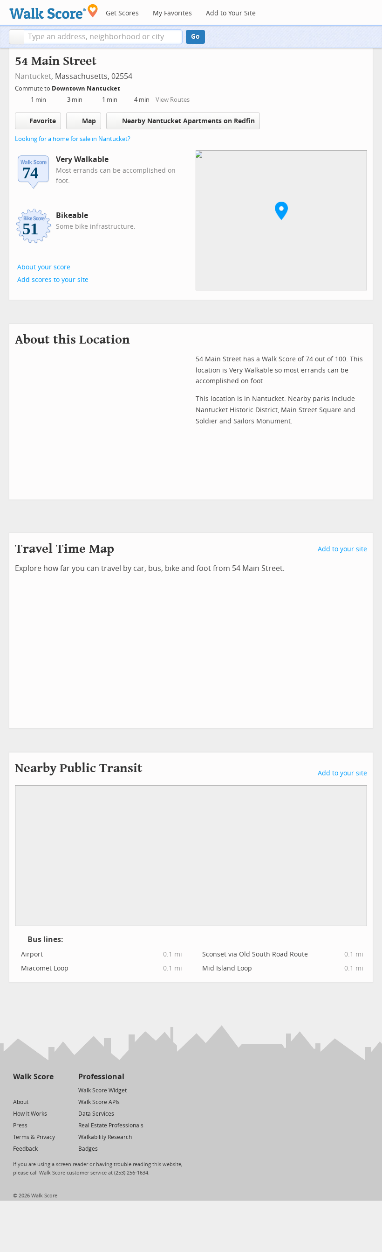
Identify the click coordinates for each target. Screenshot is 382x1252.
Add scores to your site (53, 280)
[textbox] (103, 36)
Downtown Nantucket (87, 88)
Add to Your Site (231, 13)
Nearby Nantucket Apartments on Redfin (188, 121)
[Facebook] (32, 1089)
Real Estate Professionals (110, 1125)
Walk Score (33, 1076)
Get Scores (122, 13)
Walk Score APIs (99, 1102)
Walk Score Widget (102, 1090)
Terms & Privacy (34, 1137)
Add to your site (342, 549)
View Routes (173, 99)
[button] (16, 36)
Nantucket (33, 76)
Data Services (96, 1114)
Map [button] (89, 121)
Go (195, 37)
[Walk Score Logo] (53, 11)
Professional (101, 1076)
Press (20, 1125)
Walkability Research (105, 1137)
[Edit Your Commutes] (126, 87)
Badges (88, 1149)
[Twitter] (18, 1089)
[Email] (47, 1089)
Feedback (25, 1149)
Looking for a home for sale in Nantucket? (72, 138)
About (20, 1102)
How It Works (30, 1114)
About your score (43, 267)
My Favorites (172, 13)
